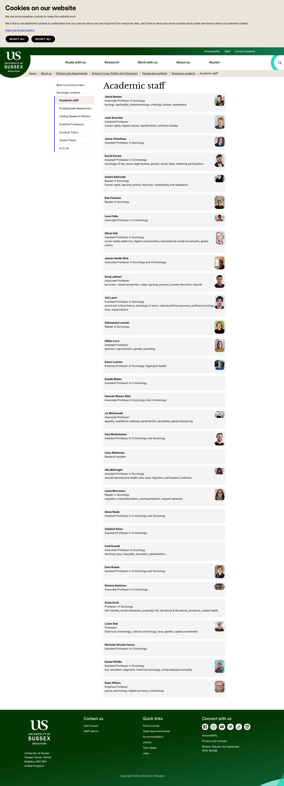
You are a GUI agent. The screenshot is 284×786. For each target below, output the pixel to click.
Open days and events (156, 731)
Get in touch (91, 725)
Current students (245, 51)
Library (147, 742)
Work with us (148, 62)
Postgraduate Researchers (75, 108)
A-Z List (64, 148)
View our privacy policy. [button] (20, 30)
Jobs (146, 753)
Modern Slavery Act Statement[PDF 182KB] (220, 748)
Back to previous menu (70, 85)
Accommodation (153, 736)
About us (183, 62)
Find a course (151, 725)
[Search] (277, 62)
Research (112, 62)
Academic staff (68, 100)
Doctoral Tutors (68, 132)
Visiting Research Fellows (74, 116)
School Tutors (67, 140)
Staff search (91, 731)
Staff (227, 51)
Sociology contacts (68, 92)
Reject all (17, 39)
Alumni (214, 62)
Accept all (43, 39)
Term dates (149, 747)
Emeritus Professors (71, 124)
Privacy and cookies (214, 741)
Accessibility (212, 51)
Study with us (75, 62)
